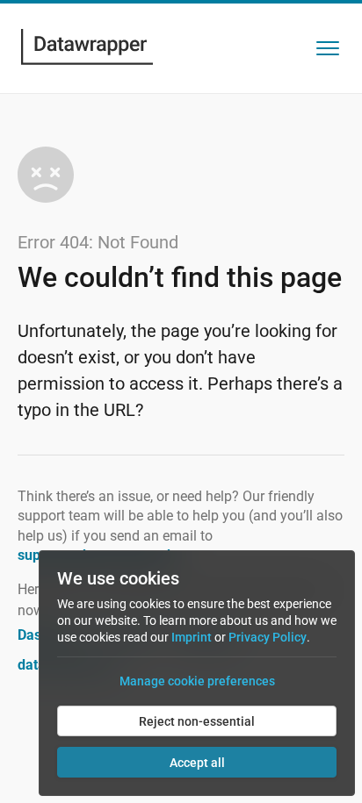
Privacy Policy (267, 637)
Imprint (191, 637)
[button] (327, 48)
